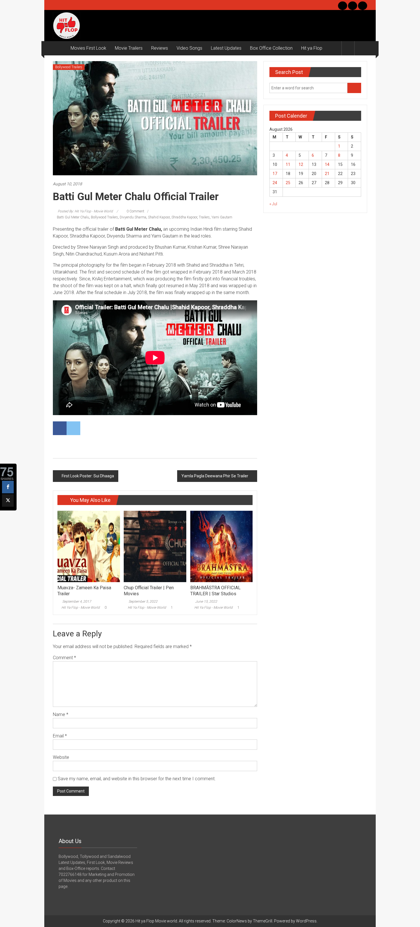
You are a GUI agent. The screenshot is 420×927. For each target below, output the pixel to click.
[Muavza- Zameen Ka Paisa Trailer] (88, 546)
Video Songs (189, 48)
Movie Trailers (129, 48)
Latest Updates (226, 48)
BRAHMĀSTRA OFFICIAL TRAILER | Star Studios (215, 590)
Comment (64, 657)
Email (60, 736)
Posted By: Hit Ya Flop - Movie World (85, 211)
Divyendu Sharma (133, 217)
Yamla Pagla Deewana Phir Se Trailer (214, 476)
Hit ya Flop (311, 48)
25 (288, 182)
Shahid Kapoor (159, 217)
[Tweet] (8, 500)
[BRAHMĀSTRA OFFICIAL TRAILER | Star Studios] (221, 546)
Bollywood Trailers (68, 67)
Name (60, 714)
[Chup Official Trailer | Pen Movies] (155, 546)
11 (288, 164)
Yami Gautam (221, 217)
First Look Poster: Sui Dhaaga (88, 476)
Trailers (204, 217)
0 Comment (135, 211)
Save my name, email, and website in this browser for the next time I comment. (137, 778)
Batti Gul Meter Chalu (73, 217)
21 (327, 173)
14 (327, 164)
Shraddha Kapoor (184, 217)
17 (275, 173)
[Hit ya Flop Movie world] (59, 48)
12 (301, 164)
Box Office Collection (271, 48)
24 (275, 182)
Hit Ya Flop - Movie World (80, 608)
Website (61, 757)
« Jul (273, 204)
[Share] (8, 487)
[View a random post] (361, 48)
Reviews (159, 48)
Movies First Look (88, 48)
